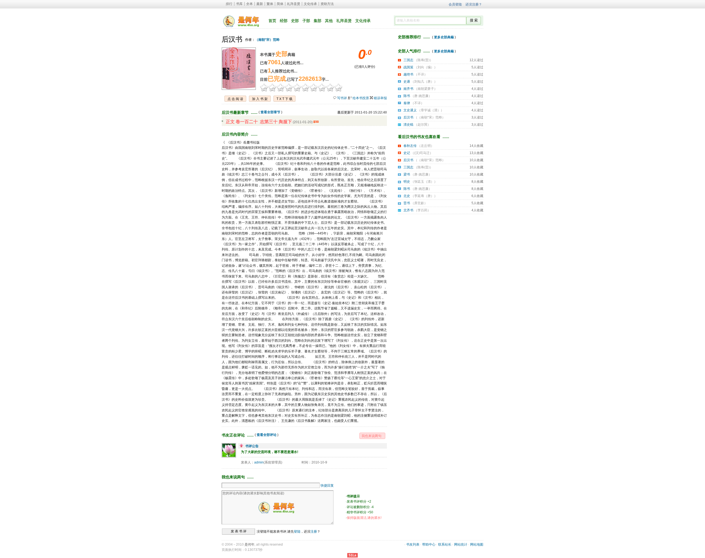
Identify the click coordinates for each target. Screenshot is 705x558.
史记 (406, 153)
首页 (272, 20)
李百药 (422, 210)
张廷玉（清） (424, 182)
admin (259, 462)
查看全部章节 (270, 112)
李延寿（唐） (424, 196)
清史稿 (408, 124)
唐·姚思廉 (421, 96)
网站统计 (460, 544)
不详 (420, 74)
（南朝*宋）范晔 (267, 40)
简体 (280, 4)
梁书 (406, 174)
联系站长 (444, 544)
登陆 (297, 531)
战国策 (408, 67)
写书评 (342, 98)
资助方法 (327, 4)
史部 (295, 20)
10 (338, 87)
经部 (284, 20)
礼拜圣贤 (293, 4)
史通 (406, 81)
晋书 (406, 203)
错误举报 (380, 98)
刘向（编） (425, 67)
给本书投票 (360, 98)
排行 (229, 4)
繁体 (270, 4)
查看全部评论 (266, 435)
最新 (259, 4)
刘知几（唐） (424, 81)
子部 (306, 20)
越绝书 (408, 74)
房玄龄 (419, 203)
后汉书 (408, 117)
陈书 (406, 96)
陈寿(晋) (423, 60)
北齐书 (408, 210)
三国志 (408, 60)
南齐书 (408, 89)
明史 (406, 182)
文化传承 (310, 4)
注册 (313, 531)
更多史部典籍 (444, 37)
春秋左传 (410, 146)
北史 (406, 196)
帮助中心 (428, 544)
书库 (239, 4)
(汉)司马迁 (422, 153)
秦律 (406, 103)
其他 (329, 20)
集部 (317, 20)
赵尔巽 (422, 124)
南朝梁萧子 (425, 89)
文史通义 (410, 110)
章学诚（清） (431, 110)
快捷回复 (327, 485)
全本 (249, 4)
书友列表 (412, 544)
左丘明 (426, 146)
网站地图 (476, 544)
